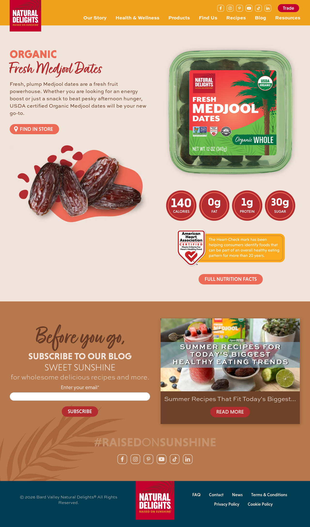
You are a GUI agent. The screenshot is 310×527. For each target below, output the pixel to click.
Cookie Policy (260, 504)
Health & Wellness (137, 17)
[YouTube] (249, 8)
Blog (260, 17)
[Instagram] (230, 8)
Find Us (208, 17)
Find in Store (36, 129)
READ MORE (230, 412)
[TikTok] (258, 8)
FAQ (196, 494)
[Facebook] (220, 8)
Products (179, 17)
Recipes (236, 17)
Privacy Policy (226, 504)
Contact (216, 494)
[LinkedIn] (267, 8)
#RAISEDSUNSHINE (155, 442)
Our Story (95, 17)
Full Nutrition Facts (231, 279)
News (237, 494)
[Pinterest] (239, 8)
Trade (288, 8)
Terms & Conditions (269, 494)
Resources (287, 17)
